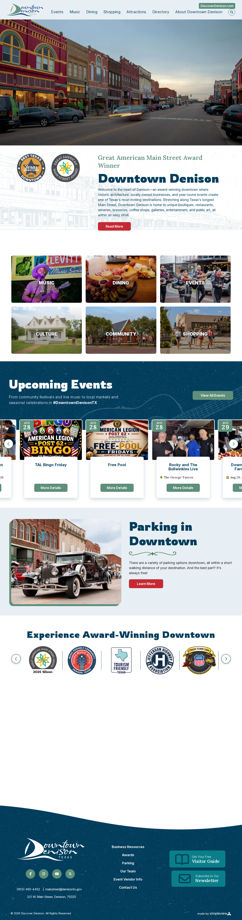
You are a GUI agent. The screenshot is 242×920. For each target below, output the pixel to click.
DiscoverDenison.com (217, 6)
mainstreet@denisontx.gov (63, 889)
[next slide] (233, 444)
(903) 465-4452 (28, 889)
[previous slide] (8, 444)
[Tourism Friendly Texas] (121, 660)
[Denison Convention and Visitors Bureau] (24, 9)
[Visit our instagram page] (43, 874)
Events (57, 12)
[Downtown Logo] (50, 849)
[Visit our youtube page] (57, 874)
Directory (160, 12)
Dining (91, 12)
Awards (128, 855)
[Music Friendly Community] (82, 660)
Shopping (111, 12)
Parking (128, 863)
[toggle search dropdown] (231, 12)
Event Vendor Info (128, 879)
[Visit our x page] (70, 874)
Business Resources (128, 847)
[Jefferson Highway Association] (160, 660)
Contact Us (128, 887)
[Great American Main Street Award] (43, 660)
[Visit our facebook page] (30, 874)
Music (75, 12)
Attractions (136, 12)
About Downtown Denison (198, 12)
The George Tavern (178, 477)
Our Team (128, 871)
